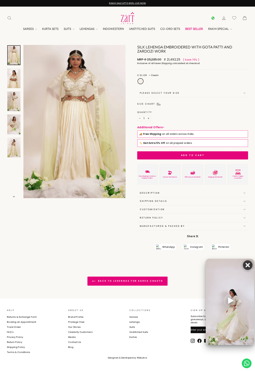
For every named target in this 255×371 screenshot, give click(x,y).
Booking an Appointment (21, 322)
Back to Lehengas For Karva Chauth (130, 280)
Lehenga (134, 322)
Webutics (142, 357)
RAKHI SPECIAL (219, 29)
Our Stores (74, 327)
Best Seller (194, 29)
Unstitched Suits (142, 29)
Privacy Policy (15, 337)
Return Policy (151, 217)
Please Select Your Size (160, 92)
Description (150, 192)
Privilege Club (76, 322)
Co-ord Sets (170, 29)
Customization (152, 209)
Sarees (28, 29)
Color (148, 75)
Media (72, 337)
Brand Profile (75, 316)
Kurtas (133, 337)
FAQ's (10, 332)
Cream (140, 81)
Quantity (144, 112)
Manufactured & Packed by (162, 226)
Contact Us (74, 342)
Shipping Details (153, 201)
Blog (71, 347)
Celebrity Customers (80, 332)
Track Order (14, 327)
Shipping (167, 63)
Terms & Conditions (18, 352)
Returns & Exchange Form (22, 316)
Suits (68, 29)
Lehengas (87, 29)
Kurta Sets (50, 29)
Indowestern (113, 29)
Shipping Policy (16, 347)
